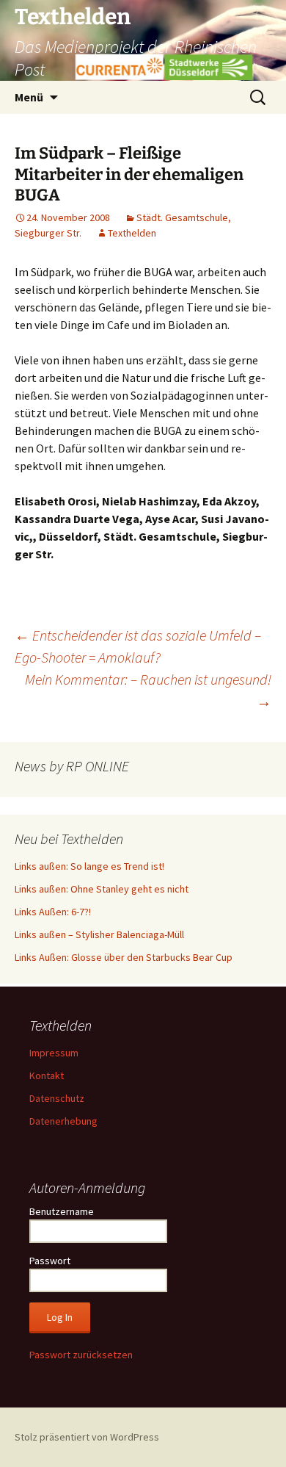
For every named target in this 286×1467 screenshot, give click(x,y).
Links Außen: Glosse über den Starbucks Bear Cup (123, 957)
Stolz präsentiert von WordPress (87, 1436)
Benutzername (61, 1211)
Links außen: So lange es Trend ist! (89, 866)
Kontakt (46, 1075)
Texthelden (132, 232)
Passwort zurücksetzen (81, 1354)
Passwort (49, 1260)
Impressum (53, 1052)
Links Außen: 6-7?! (53, 911)
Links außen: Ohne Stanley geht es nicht (101, 888)
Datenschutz (56, 1098)
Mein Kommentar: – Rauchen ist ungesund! (148, 690)
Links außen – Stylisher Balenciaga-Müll (99, 934)
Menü (29, 97)
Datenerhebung (63, 1121)
